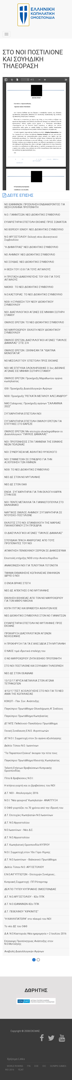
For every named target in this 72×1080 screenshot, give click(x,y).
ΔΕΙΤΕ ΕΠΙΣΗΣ (19, 195)
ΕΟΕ (36, 1066)
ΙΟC (44, 1066)
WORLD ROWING (15, 1066)
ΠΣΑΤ (21, 1069)
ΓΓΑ (28, 1066)
